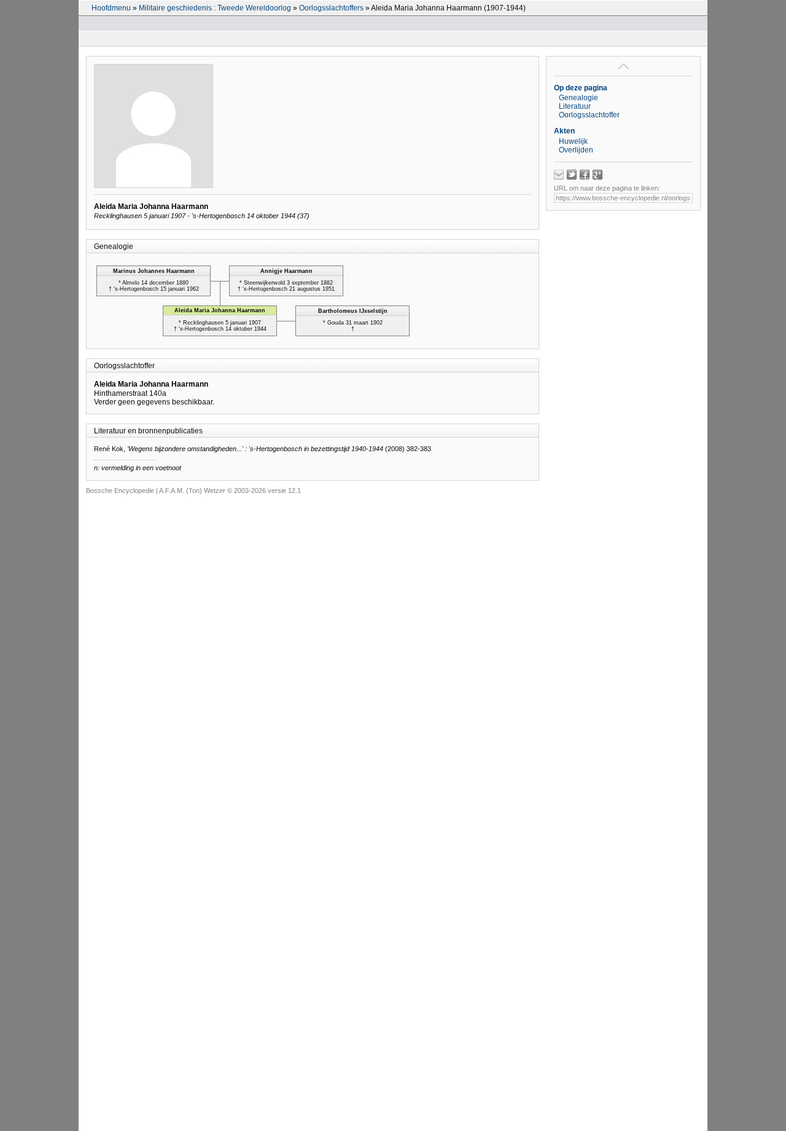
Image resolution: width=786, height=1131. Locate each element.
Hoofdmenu (111, 8)
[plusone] (597, 174)
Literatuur (575, 106)
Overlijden (576, 150)
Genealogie (578, 97)
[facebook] (585, 174)
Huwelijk (573, 141)
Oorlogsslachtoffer (589, 115)
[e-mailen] (559, 174)
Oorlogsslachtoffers (331, 8)
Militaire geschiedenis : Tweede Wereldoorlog (215, 8)
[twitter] (572, 174)
